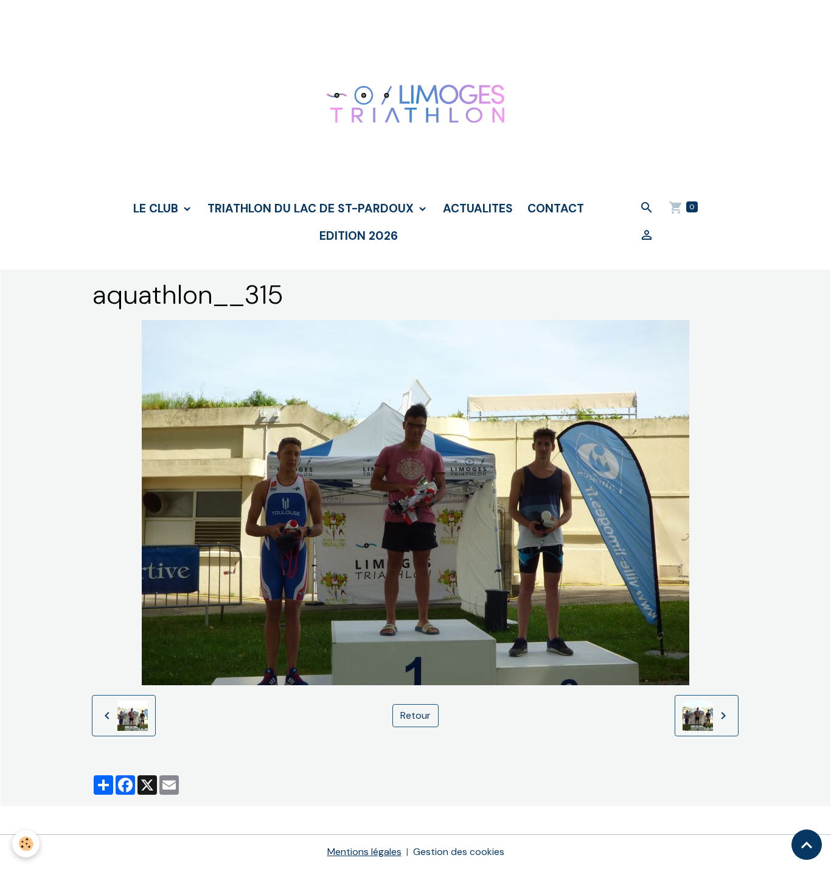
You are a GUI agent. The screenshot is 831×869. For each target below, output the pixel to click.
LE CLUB (157, 208)
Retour (415, 715)
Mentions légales (364, 851)
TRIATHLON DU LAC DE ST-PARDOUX (312, 208)
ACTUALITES (478, 208)
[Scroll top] (806, 844)
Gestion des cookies (458, 851)
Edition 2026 (358, 235)
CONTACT (555, 208)
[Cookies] (26, 843)
